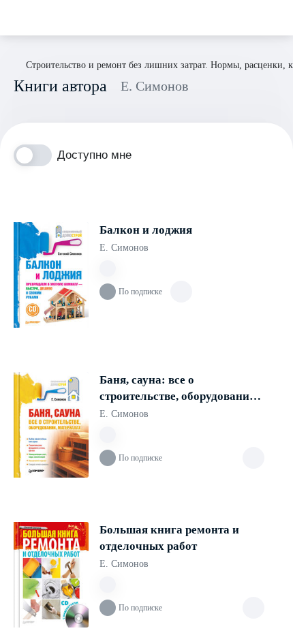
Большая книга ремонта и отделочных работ (169, 538)
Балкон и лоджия (145, 229)
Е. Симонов (124, 248)
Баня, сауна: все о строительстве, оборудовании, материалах (179, 389)
